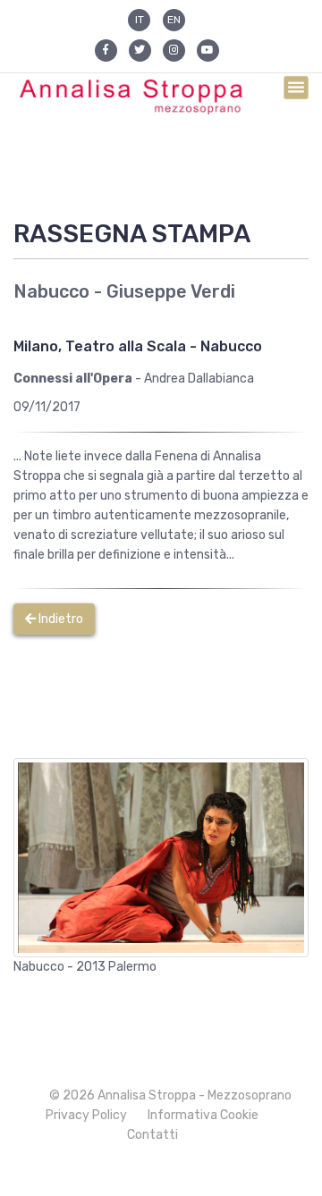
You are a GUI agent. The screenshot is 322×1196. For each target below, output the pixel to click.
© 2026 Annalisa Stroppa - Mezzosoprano (170, 1095)
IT (139, 19)
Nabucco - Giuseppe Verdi (124, 291)
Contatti (152, 1134)
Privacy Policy (86, 1115)
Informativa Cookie (203, 1115)
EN (174, 19)
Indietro (59, 619)
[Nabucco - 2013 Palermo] (161, 856)
